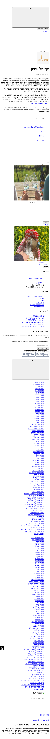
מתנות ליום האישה (37, 481)
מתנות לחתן (40, 416)
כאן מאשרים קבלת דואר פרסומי (36, 351)
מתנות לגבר (40, 387)
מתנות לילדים (39, 405)
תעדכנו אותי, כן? (43, 348)
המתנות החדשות (38, 511)
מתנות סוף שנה (39, 435)
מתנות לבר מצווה (38, 437)
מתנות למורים (39, 410)
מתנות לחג (40, 458)
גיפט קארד (40, 517)
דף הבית (46, 31)
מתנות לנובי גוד (39, 490)
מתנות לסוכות (39, 462)
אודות (42, 298)
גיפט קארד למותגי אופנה (35, 498)
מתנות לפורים (39, 469)
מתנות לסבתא (39, 418)
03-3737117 (44, 715)
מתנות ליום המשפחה (37, 483)
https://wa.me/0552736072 (39, 103)
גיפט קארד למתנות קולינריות (34, 494)
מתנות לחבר (40, 399)
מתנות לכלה (40, 414)
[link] (22, 703)
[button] (46, 4)
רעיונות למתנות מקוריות (36, 515)
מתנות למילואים (38, 452)
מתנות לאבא (39, 393)
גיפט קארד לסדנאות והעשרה (34, 504)
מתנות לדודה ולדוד (37, 424)
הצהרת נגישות (39, 307)
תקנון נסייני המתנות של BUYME (32, 529)
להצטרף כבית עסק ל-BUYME (33, 326)
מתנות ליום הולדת (38, 431)
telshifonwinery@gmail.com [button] (34, 127)
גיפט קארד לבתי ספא (36, 496)
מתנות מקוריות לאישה (36, 523)
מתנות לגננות (39, 408)
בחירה (46, 222)
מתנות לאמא (39, 391)
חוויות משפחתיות (38, 519)
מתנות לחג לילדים (38, 384)
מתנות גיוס (40, 447)
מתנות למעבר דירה (37, 382)
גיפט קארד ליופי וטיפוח (36, 506)
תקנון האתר (40, 303)
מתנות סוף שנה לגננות (36, 426)
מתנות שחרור (39, 445)
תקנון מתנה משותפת (37, 527)
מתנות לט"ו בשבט (38, 466)
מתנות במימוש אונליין (36, 513)
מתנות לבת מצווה (38, 439)
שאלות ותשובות (38, 316)
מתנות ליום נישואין (37, 433)
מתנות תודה (40, 450)
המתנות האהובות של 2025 (34, 508)
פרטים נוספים (44, 265)
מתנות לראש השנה (37, 460)
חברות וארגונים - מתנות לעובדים (32, 525)
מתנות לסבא (40, 420)
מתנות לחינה (40, 441)
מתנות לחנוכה (39, 464)
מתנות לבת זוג (39, 403)
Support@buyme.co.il (41, 720)
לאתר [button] (42, 131)
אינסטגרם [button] (40, 140)
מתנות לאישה (39, 389)
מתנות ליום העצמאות (36, 473)
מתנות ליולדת (39, 395)
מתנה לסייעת (39, 412)
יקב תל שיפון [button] (44, 51)
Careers (41, 300)
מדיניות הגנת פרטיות (37, 305)
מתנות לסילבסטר (38, 492)
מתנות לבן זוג (39, 401)
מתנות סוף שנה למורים (36, 429)
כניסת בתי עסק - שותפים (35, 296)
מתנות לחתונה (39, 443)
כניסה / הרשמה (43, 29)
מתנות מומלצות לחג (37, 521)
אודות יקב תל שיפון (42, 75)
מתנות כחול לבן (39, 475)
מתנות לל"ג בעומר (38, 471)
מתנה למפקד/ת (39, 454)
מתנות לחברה (39, 397)
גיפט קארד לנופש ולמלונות (35, 500)
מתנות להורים (39, 422)
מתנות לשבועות (38, 477)
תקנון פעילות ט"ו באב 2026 (34, 532)
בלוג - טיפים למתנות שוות (35, 318)
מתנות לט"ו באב (38, 487)
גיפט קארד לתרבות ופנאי (35, 502)
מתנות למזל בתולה (38, 479)
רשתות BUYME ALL (36, 320)
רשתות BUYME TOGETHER (33, 322)
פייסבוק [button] (41, 136)
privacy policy (39, 534)
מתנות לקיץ (40, 456)
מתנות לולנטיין (39, 485)
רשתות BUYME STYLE (35, 324)
